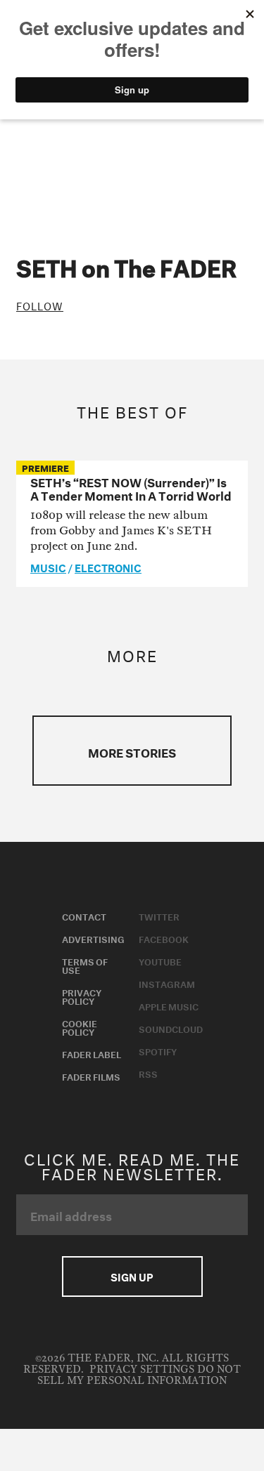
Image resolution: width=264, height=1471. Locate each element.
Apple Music (169, 1005)
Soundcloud (171, 1028)
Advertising (93, 938)
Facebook (164, 938)
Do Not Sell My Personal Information (139, 1375)
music (48, 566)
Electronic (108, 566)
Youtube (160, 961)
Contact (84, 916)
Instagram (167, 983)
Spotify (158, 1050)
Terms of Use (85, 965)
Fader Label (91, 1053)
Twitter (159, 916)
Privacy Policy (81, 995)
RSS (148, 1073)
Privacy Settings (141, 1370)
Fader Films (91, 1076)
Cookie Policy (79, 1026)
